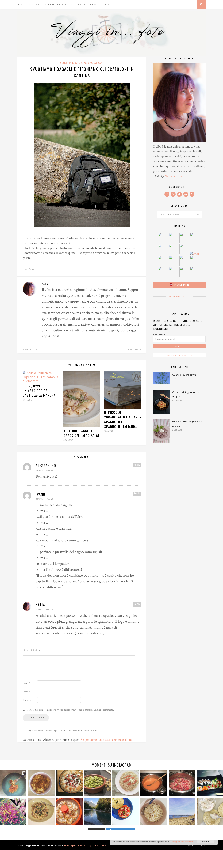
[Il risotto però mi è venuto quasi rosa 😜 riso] (125, 783)
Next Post (134, 349)
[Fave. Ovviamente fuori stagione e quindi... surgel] (97, 783)
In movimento (78, 63)
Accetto (205, 841)
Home (20, 4)
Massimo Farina (173, 176)
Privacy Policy (84, 845)
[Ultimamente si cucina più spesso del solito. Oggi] (69, 783)
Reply (137, 465)
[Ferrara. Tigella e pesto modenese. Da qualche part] (210, 811)
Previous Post (32, 349)
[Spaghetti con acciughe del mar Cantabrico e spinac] (41, 811)
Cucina (33, 4)
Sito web (27, 700)
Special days (96, 63)
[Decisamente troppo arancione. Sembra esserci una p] (153, 783)
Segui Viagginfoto (179, 296)
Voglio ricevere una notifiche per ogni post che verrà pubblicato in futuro (62, 730)
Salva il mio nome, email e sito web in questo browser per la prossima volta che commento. (70, 709)
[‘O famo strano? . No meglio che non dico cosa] (13, 783)
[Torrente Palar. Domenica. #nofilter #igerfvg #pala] (97, 811)
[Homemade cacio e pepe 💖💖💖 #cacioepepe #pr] (153, 811)
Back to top (195, 845)
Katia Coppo (70, 845)
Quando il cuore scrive (184, 374)
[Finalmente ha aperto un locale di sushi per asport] (210, 783)
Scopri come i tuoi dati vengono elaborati (107, 740)
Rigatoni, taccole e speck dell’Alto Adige (81, 433)
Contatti (107, 4)
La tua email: (160, 334)
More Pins (182, 284)
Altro (64, 63)
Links (93, 4)
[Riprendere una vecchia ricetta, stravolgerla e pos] (69, 811)
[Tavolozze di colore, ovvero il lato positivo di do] (13, 811)
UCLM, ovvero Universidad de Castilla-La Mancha (39, 390)
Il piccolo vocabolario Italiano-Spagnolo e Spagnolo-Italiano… (122, 419)
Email (26, 691)
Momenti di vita (54, 4)
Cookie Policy (99, 845)
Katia (45, 283)
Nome (26, 683)
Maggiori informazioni (182, 841)
